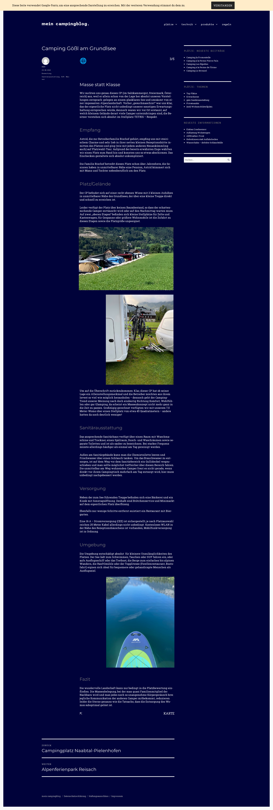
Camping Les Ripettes (197, 64)
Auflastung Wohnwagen (198, 132)
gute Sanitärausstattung (197, 100)
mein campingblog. (65, 23)
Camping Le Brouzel (196, 70)
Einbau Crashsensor (196, 129)
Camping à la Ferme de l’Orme (201, 67)
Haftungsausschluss (99, 796)
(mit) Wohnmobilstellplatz (199, 106)
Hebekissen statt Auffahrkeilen (202, 139)
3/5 (172, 59)
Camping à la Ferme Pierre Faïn (202, 60)
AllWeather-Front (195, 136)
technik (187, 24)
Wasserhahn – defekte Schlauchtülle (204, 142)
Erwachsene (192, 96)
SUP (62, 77)
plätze (168, 24)
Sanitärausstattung (51, 77)
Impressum (117, 796)
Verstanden (223, 5)
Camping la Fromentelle (198, 57)
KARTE (169, 713)
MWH (43, 67)
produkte (207, 24)
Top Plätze (191, 93)
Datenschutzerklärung (75, 796)
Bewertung (46, 73)
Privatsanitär (192, 103)
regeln (226, 24)
